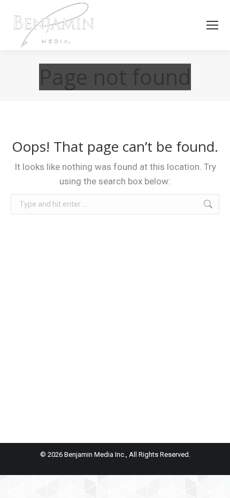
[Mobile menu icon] (212, 25)
